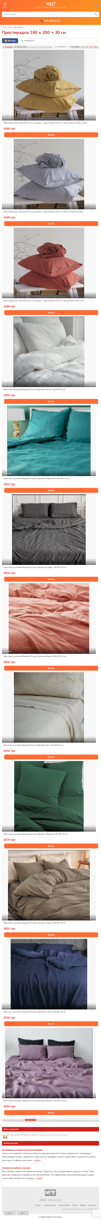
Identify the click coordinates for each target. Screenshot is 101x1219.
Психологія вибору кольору (16, 1167)
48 (91, 46)
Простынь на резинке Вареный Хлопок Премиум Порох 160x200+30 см (35, 923)
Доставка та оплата (49, 1205)
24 (87, 46)
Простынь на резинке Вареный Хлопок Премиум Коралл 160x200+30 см (35, 656)
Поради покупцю (64, 1205)
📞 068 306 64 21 (50, 20)
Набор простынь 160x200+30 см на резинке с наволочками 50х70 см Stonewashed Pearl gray (43, 212)
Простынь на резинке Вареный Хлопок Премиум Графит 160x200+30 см (35, 567)
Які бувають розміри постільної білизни (22, 1149)
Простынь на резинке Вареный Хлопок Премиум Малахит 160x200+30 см (36, 834)
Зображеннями (22, 46)
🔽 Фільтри (10, 41)
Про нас (38, 1205)
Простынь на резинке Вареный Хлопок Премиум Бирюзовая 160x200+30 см (36, 478)
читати (37, 1160)
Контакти (83, 1205)
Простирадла (18, 27)
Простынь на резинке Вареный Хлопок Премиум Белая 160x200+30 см (34, 389)
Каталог (10, 27)
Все (95, 46)
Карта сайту (92, 1205)
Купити (51, 135)
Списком (9, 46)
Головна (4, 27)
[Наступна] (31, 1120)
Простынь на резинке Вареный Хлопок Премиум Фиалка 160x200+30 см (35, 1101)
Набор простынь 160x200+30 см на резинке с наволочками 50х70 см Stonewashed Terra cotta (44, 301)
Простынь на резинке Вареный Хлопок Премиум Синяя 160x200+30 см (34, 1012)
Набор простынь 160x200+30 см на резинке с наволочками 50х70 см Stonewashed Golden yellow (45, 123)
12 (83, 46)
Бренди (74, 1205)
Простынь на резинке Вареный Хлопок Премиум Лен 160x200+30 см (33, 745)
